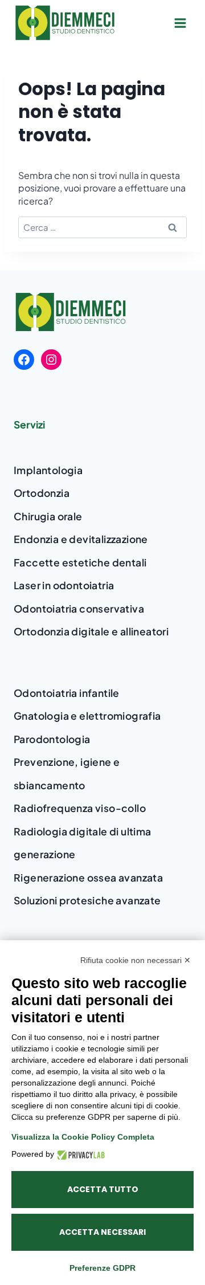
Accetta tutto (102, 1189)
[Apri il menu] (180, 22)
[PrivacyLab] (79, 1154)
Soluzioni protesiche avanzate (87, 900)
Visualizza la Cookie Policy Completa (82, 1136)
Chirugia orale (48, 516)
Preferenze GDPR (102, 1267)
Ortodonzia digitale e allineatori (91, 631)
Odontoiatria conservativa (79, 608)
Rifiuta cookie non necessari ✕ (135, 960)
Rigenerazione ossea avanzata (88, 877)
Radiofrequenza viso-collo (80, 808)
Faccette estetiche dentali (80, 562)
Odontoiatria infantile (67, 693)
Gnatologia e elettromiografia (87, 715)
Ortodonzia (41, 493)
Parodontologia (52, 739)
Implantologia (48, 470)
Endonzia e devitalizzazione (81, 539)
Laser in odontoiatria (64, 585)
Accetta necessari (102, 1232)
